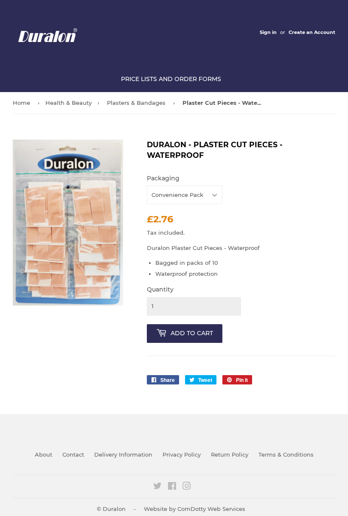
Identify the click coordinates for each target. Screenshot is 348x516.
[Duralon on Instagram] (186, 487)
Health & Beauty (68, 102)
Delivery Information (123, 454)
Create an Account (312, 32)
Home (21, 102)
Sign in (268, 32)
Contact (73, 454)
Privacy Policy (182, 454)
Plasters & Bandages (136, 102)
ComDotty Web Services (211, 508)
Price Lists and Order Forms (171, 79)
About (43, 454)
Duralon (114, 508)
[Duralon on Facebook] (172, 487)
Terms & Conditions (286, 454)
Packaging (163, 178)
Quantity (160, 289)
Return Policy (229, 454)
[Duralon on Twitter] (157, 487)
